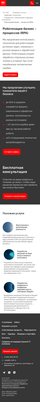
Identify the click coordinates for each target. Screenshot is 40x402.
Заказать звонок (10, 351)
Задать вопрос (10, 75)
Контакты (6, 338)
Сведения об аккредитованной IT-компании (16, 343)
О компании (7, 322)
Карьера (11, 334)
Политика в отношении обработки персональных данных (15, 385)
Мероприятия (30, 330)
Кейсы (17, 322)
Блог (4, 334)
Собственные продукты (12, 330)
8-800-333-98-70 (11, 357)
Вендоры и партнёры (26, 334)
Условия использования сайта (13, 388)
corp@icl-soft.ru (10, 360)
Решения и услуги (9, 326)
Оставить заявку (12, 152)
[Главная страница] (15, 3)
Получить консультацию (15, 196)
